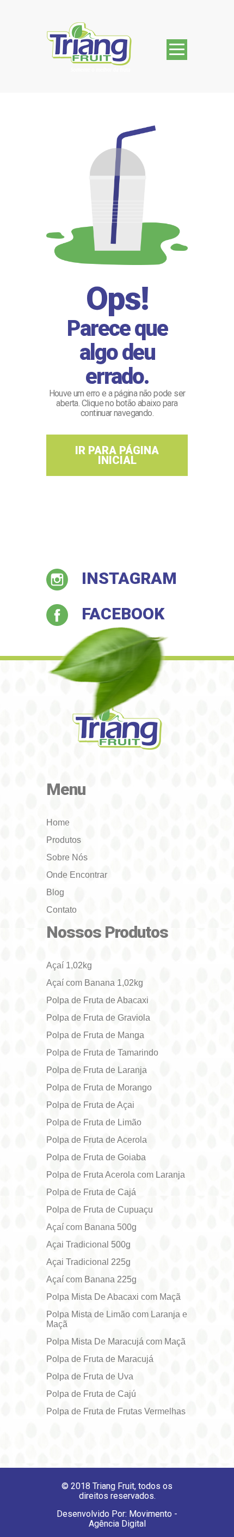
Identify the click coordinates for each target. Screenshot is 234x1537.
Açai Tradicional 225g (88, 1262)
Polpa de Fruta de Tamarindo (102, 1052)
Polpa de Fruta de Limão (93, 1122)
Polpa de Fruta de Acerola (96, 1139)
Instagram (129, 578)
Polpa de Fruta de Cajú (91, 1394)
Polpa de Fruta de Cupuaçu (99, 1209)
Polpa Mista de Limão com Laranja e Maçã (116, 1319)
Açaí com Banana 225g (91, 1279)
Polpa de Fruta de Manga (95, 1035)
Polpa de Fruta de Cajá (91, 1192)
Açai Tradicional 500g (88, 1244)
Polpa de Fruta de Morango (99, 1087)
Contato (61, 909)
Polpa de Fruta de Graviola (98, 1017)
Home (58, 822)
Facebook (123, 613)
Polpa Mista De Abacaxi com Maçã (113, 1296)
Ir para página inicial (117, 455)
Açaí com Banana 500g (91, 1227)
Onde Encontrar (76, 874)
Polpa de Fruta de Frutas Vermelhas (116, 1411)
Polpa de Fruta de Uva (89, 1376)
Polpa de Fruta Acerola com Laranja (115, 1174)
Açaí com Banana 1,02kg (94, 982)
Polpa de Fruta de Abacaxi (97, 1000)
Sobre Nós (67, 857)
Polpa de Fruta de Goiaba (96, 1157)
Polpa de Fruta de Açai (90, 1105)
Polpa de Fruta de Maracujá (99, 1359)
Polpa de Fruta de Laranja (96, 1070)
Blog (55, 892)
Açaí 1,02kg (69, 965)
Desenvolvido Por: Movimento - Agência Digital (117, 1519)
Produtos (63, 840)
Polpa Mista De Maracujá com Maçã (116, 1341)
